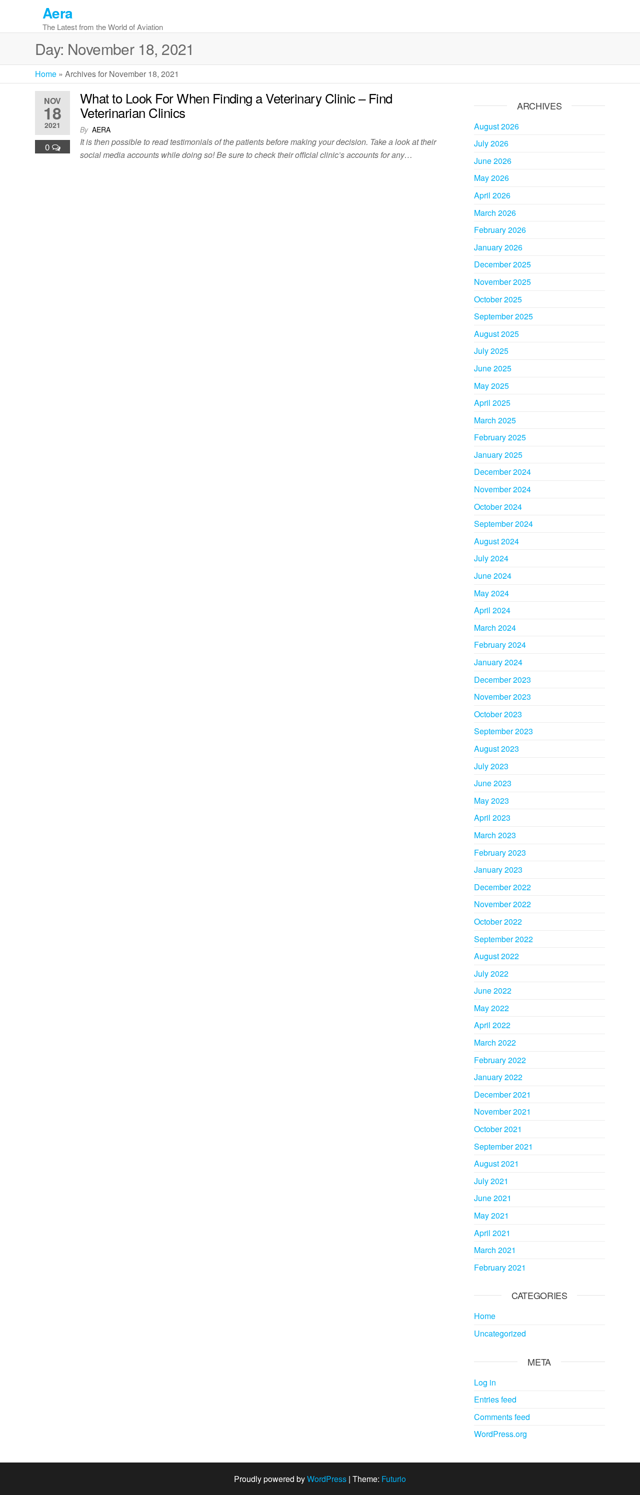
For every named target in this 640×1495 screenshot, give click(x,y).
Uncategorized (500, 1333)
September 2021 (503, 1146)
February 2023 (500, 852)
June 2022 (493, 990)
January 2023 (498, 869)
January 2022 (498, 1077)
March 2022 (495, 1042)
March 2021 (495, 1250)
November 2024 (502, 489)
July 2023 (491, 766)
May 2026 (491, 177)
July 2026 (491, 143)
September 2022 (503, 939)
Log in (485, 1382)
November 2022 (502, 904)
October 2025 (498, 299)
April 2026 (492, 195)
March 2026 (495, 212)
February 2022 (500, 1060)
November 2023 (502, 696)
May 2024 (491, 593)
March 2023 (495, 835)
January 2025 (498, 454)
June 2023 (493, 783)
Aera (57, 12)
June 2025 (493, 368)
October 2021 (498, 1129)
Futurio (394, 1479)
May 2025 (491, 385)
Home (45, 73)
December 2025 (502, 264)
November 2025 (502, 281)
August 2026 (496, 126)
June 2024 (493, 575)
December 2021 (502, 1094)
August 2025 (496, 333)
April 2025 (492, 402)
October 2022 (498, 921)
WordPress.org (500, 1434)
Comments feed (502, 1417)
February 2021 (500, 1267)
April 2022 (492, 1025)
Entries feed (495, 1399)
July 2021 (491, 1181)
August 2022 (496, 956)
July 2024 (491, 558)
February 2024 (500, 644)
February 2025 (500, 437)
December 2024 (502, 471)
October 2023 (498, 714)
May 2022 (491, 1008)
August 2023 (496, 748)
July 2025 (491, 350)
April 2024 (492, 610)
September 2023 (503, 731)
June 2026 (493, 160)
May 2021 (491, 1215)
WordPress (326, 1479)
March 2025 (495, 420)
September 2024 (503, 523)
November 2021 (502, 1111)
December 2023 (502, 679)
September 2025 (503, 316)
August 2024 (496, 541)
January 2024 (498, 662)
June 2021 (493, 1198)
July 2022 (491, 973)
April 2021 (492, 1233)
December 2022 (502, 887)
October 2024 (498, 506)
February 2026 (500, 229)
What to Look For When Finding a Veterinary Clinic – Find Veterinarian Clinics (236, 105)
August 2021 (496, 1163)
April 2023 (492, 817)
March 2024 (495, 627)
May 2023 (491, 800)
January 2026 (498, 247)
